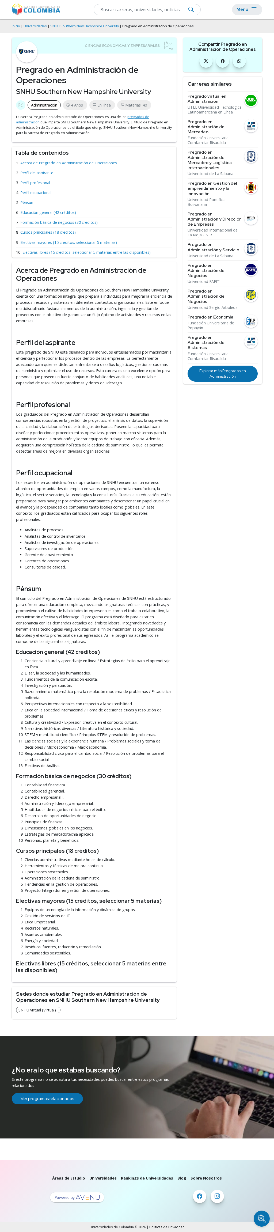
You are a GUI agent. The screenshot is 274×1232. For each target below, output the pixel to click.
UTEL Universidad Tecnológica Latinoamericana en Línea (215, 110)
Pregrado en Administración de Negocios (206, 270)
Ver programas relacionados (47, 1098)
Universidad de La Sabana (210, 173)
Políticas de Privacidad (167, 1227)
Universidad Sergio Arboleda (213, 307)
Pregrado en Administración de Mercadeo (206, 127)
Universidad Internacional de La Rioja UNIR (213, 232)
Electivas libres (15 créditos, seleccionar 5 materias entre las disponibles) (86, 252)
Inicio (16, 26)
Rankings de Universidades (147, 1178)
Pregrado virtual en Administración (207, 99)
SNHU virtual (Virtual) (37, 1010)
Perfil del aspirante (36, 172)
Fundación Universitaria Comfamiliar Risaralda (208, 140)
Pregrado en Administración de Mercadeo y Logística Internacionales (210, 160)
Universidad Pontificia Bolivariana (207, 202)
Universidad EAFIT (204, 281)
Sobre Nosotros (206, 1178)
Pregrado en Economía (210, 317)
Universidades (35, 26)
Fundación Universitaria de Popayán (211, 325)
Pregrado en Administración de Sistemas (206, 342)
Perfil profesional (35, 182)
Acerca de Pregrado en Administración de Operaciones (68, 162)
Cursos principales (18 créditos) (48, 232)
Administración (44, 105)
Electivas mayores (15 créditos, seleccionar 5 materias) (68, 242)
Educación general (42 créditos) (48, 212)
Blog (181, 1178)
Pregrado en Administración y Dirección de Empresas (215, 219)
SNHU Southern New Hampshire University (84, 26)
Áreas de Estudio (68, 1178)
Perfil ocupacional (35, 192)
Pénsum (27, 202)
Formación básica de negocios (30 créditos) (59, 222)
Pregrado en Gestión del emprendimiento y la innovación (212, 188)
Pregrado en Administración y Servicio (213, 247)
